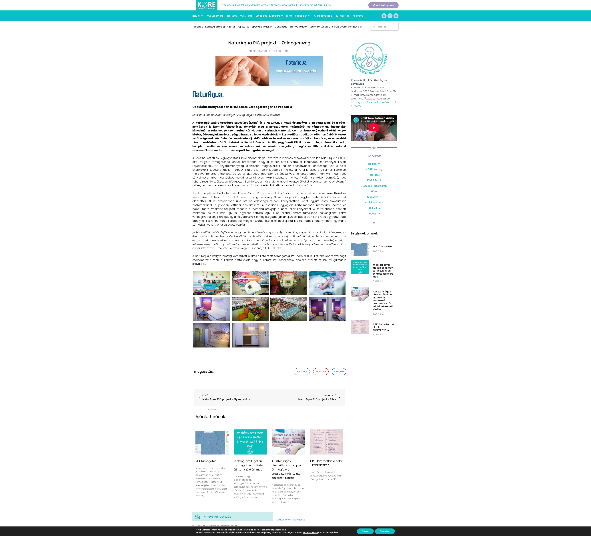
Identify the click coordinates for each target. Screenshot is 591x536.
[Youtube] (396, 15)
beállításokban (310, 532)
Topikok (198, 26)
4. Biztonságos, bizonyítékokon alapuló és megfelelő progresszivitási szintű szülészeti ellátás (287, 469)
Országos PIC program (269, 15)
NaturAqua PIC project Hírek (271, 51)
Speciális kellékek (262, 26)
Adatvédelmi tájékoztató (290, 519)
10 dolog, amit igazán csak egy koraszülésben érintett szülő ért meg (249, 465)
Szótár (231, 26)
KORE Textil (246, 15)
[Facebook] (384, 15)
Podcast (358, 15)
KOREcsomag (215, 15)
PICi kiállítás (342, 15)
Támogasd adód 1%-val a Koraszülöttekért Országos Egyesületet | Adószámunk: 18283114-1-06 (276, 5)
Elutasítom (385, 531)
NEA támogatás (205, 461)
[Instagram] (390, 15)
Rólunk (196, 15)
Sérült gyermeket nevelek (347, 26)
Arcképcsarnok (323, 15)
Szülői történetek (320, 26)
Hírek (289, 15)
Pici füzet (231, 15)
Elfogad (365, 531)
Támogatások (298, 26)
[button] (302, 371)
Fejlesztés (243, 26)
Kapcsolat (301, 15)
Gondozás (281, 26)
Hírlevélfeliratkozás (217, 516)
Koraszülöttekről (215, 26)
